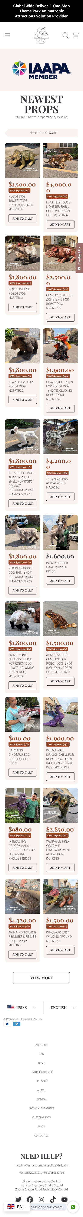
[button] (7, 35)
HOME (41, 1063)
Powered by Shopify (31, 1019)
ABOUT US (41, 1045)
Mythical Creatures (41, 1108)
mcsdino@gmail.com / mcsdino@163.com (42, 1165)
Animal (41, 1090)
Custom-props (41, 1117)
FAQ (41, 1054)
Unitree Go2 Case (42, 1072)
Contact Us (79, 257)
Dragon (41, 1099)
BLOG (41, 1126)
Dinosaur (41, 1081)
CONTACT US (41, 1136)
